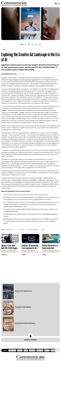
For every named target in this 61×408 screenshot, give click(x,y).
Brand (25, 350)
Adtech (47, 350)
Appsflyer (21, 229)
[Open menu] (59, 4)
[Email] (39, 44)
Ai (15, 229)
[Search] (56, 4)
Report (43, 229)
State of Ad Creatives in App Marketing (25, 80)
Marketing (40, 350)
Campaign (32, 350)
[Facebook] (32, 44)
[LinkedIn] (25, 44)
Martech (53, 350)
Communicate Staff (10, 74)
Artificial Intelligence (33, 229)
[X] (36, 44)
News (4, 49)
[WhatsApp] (29, 44)
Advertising (10, 229)
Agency (20, 350)
